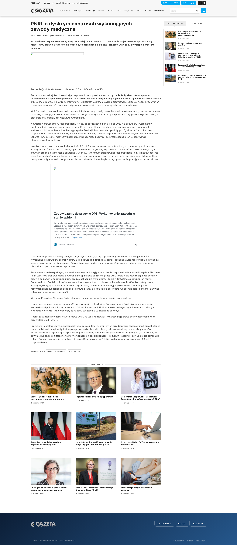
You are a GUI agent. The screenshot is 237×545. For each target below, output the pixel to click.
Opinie (101, 10)
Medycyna (78, 10)
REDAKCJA (200, 541)
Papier (181, 524)
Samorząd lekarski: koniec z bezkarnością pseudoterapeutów (48, 398)
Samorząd (90, 10)
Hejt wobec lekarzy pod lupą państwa (94, 397)
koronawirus (74, 351)
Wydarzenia (65, 10)
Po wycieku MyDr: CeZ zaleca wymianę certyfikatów (140, 443)
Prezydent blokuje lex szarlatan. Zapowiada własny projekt (47, 443)
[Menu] (203, 10)
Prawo (110, 10)
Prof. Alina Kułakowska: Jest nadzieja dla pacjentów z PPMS (94, 488)
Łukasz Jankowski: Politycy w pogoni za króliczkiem (66, 3)
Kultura (148, 10)
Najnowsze (159, 10)
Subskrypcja (190, 3)
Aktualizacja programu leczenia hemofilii (136, 488)
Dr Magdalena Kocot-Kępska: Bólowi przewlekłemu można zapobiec (49, 488)
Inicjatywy (129, 10)
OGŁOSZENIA (178, 541)
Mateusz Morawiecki (56, 351)
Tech (119, 10)
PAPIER (190, 541)
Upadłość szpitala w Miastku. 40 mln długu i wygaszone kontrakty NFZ (94, 443)
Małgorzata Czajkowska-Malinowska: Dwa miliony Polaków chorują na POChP (140, 398)
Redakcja (198, 524)
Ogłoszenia (164, 524)
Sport (139, 10)
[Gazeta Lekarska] (42, 11)
